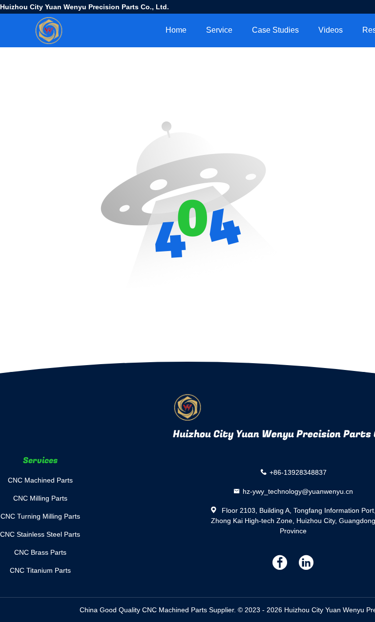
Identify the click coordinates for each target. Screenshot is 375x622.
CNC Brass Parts (40, 552)
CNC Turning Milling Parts (40, 516)
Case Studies (275, 30)
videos (330, 30)
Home (176, 30)
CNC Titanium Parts (40, 570)
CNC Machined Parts (40, 480)
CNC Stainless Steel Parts (40, 534)
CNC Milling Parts (40, 498)
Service (219, 30)
